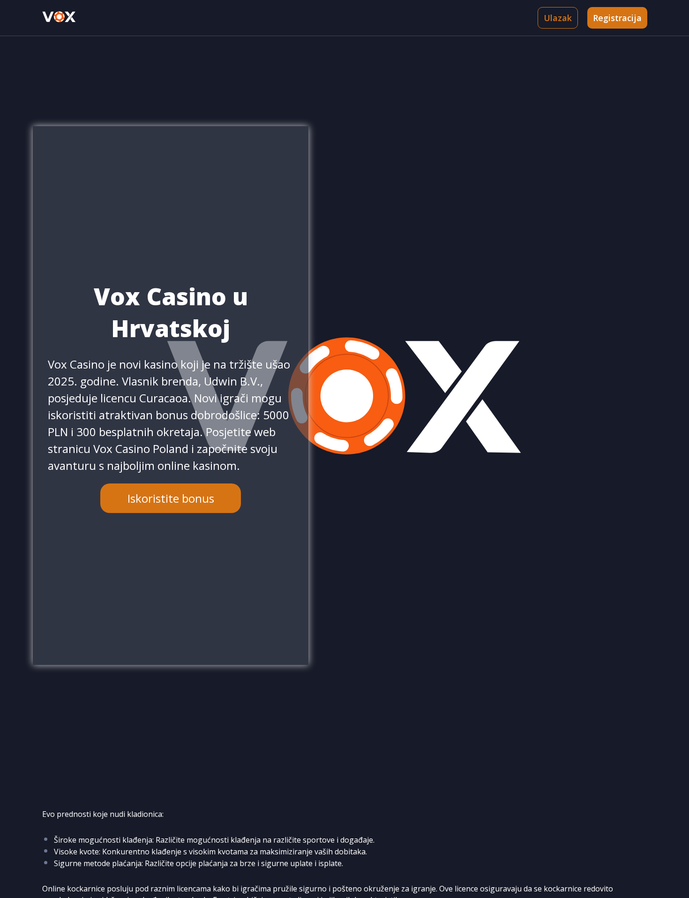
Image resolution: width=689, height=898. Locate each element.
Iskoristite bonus (170, 498)
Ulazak (558, 17)
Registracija (617, 17)
